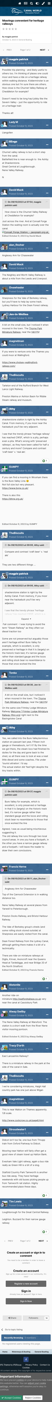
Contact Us (45, 1365)
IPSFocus (17, 1365)
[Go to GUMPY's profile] (4, 468)
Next (42, 50)
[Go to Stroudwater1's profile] (4, 1131)
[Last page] (48, 50)
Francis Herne (17, 866)
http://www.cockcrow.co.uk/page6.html (23, 1120)
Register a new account (26, 1283)
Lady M (13, 122)
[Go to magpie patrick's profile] (4, 61)
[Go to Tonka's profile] (4, 675)
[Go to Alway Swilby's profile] (4, 1013)
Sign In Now (26, 1301)
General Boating (25, 40)
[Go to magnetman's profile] (4, 343)
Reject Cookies (32, 1397)
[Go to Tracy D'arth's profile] (4, 1047)
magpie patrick (11, 37)
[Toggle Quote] (6, 202)
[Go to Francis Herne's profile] (4, 868)
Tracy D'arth (16, 1045)
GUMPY (14, 466)
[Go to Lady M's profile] (4, 124)
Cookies (26, 1367)
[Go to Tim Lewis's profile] (4, 1203)
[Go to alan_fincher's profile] (4, 246)
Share (13, 1318)
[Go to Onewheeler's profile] (4, 289)
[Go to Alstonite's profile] (4, 987)
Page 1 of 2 (25, 50)
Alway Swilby (17, 1011)
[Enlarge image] (25, 232)
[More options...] (47, 62)
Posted (21, 63)
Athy (36, 545)
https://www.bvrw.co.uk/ (15, 488)
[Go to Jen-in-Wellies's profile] (4, 316)
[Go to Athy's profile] (4, 411)
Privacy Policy (31, 1365)
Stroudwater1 (17, 1129)
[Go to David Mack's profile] (4, 192)
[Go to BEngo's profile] (4, 143)
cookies (20, 1380)
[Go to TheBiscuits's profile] (4, 377)
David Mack (16, 189)
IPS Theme (5, 1365)
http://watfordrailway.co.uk (27, 999)
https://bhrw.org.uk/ (12, 499)
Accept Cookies (12, 1397)
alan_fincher (39, 878)
